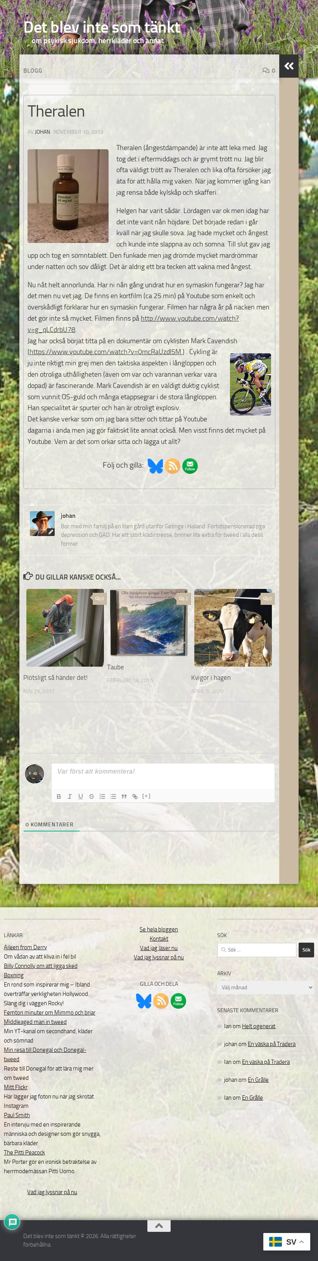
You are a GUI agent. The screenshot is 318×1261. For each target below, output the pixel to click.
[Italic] (69, 796)
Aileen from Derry (25, 947)
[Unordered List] (113, 796)
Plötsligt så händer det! (55, 677)
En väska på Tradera (272, 1044)
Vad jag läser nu (159, 948)
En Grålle (258, 1079)
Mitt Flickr (16, 1087)
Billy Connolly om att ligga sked (41, 965)
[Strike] (91, 796)
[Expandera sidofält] (289, 66)
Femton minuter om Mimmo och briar (49, 1012)
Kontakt (159, 938)
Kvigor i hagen (211, 677)
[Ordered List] (102, 796)
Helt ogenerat (258, 1026)
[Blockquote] (124, 796)
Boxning (14, 975)
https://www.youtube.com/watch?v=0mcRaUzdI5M (106, 352)
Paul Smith (17, 1115)
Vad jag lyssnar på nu (52, 1192)
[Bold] (59, 796)
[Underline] (80, 796)
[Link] (135, 796)
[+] (146, 796)
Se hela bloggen (159, 929)
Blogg (32, 70)
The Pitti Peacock (24, 1152)
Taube (115, 667)
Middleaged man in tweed (35, 1021)
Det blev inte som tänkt (101, 27)
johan (42, 132)
